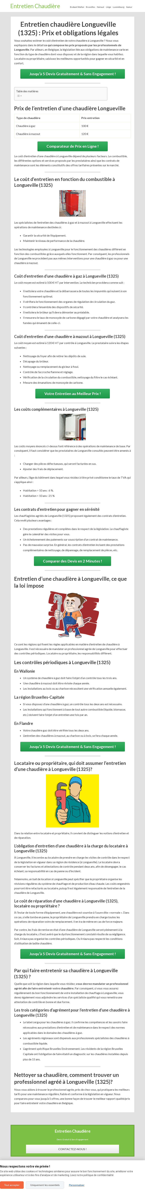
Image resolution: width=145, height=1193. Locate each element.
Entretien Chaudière (35, 5)
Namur (129, 7)
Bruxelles (90, 7)
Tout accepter (11, 1185)
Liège (108, 7)
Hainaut (100, 7)
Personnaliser (76, 1185)
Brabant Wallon (77, 7)
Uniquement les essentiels (45, 1185)
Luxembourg (118, 7)
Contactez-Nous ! (72, 1149)
